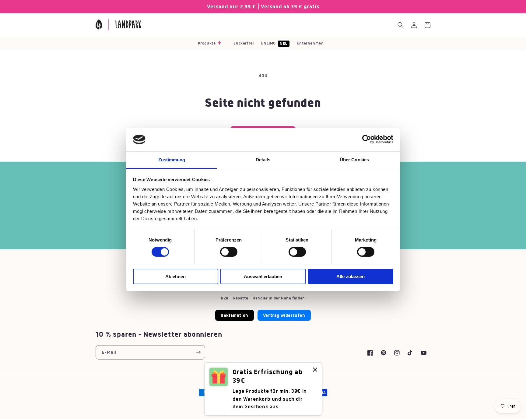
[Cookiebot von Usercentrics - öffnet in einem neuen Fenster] (366, 139)
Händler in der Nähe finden (279, 298)
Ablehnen (175, 276)
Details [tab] (263, 159)
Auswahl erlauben (263, 276)
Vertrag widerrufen (284, 315)
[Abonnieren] (198, 352)
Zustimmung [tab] (171, 159)
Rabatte (240, 298)
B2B (225, 298)
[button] (212, 43)
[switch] (228, 252)
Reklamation (234, 315)
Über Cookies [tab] (354, 159)
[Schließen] (315, 370)
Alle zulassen (350, 276)
